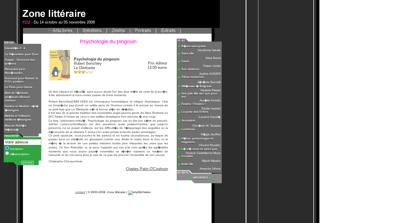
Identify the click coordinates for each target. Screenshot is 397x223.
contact (80, 192)
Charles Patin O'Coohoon (147, 169)
